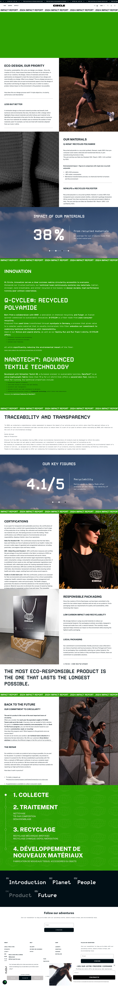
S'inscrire (59, 930)
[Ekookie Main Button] (5, 982)
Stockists (7, 949)
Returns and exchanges (36, 949)
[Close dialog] (114, 965)
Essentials (58, 949)
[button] (5, 6)
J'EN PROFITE (94, 977)
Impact (16, 5)
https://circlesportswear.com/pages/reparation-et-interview (27, 779)
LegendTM (57, 946)
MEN (5, 5)
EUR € (101, 5)
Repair (31, 951)
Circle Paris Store (9, 946)
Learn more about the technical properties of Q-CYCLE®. (23, 350)
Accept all (25, 978)
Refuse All (37, 978)
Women (10, 5)
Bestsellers (58, 954)
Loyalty (6, 951)
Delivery (32, 946)
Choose (13, 978)
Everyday (57, 951)
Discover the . (20, 394)
